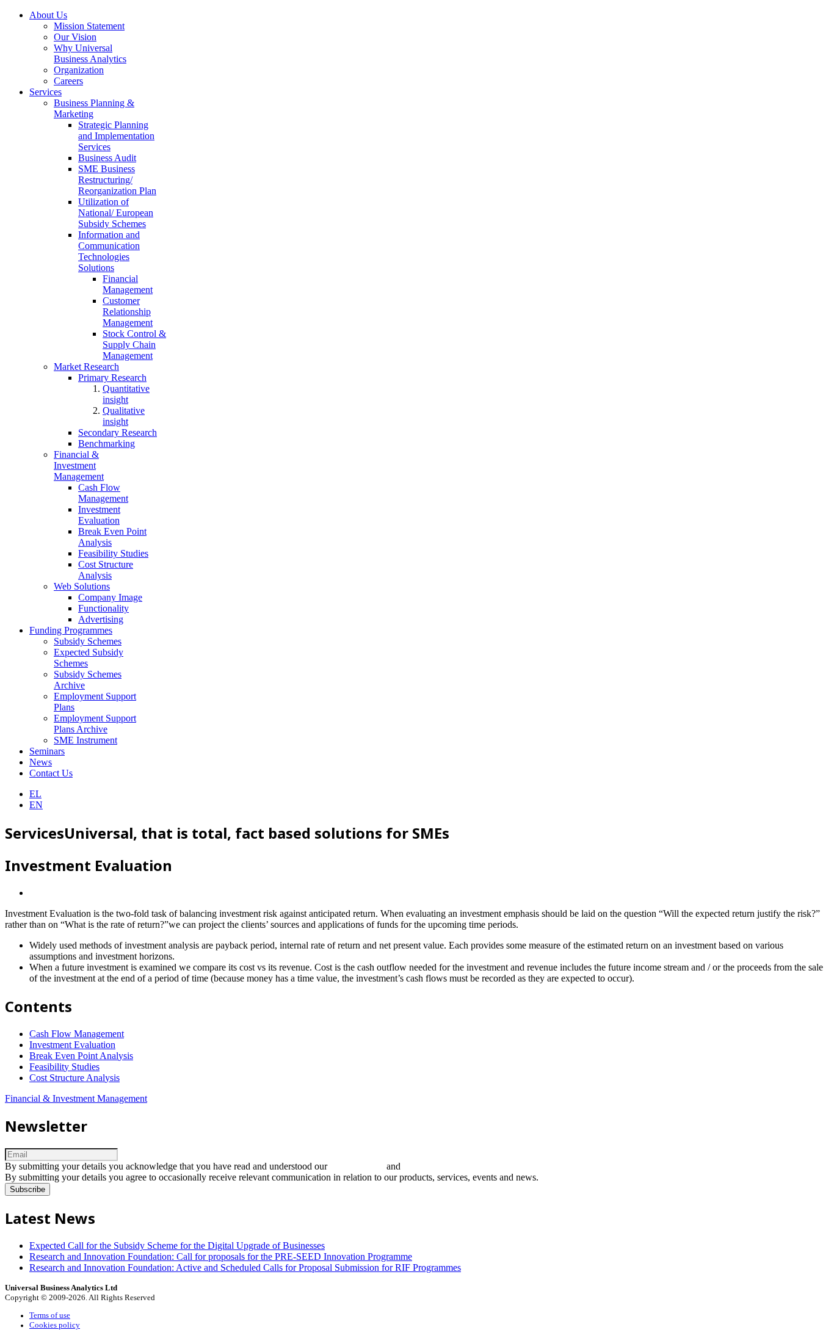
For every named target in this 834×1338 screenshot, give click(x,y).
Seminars (47, 751)
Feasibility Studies (113, 553)
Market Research (86, 366)
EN (36, 805)
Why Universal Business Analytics (90, 53)
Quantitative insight (126, 394)
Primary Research (112, 377)
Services (45, 92)
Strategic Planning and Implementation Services (116, 136)
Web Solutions (82, 586)
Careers (68, 81)
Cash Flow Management (103, 493)
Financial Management (128, 284)
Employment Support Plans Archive (95, 723)
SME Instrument (85, 740)
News (40, 762)
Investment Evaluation (99, 515)
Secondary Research (117, 432)
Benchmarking (106, 443)
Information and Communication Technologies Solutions (109, 251)
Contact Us (51, 773)
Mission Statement (89, 26)
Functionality (103, 608)
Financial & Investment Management (79, 465)
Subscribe (27, 1189)
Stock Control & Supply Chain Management (134, 344)
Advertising (100, 619)
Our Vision (75, 37)
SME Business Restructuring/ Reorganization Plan (117, 180)
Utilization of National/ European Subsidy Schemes (115, 213)
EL (35, 794)
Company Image (110, 597)
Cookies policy (54, 1325)
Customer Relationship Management (128, 311)
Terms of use (49, 1315)
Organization (79, 70)
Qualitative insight (124, 416)
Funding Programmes (70, 630)
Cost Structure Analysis (105, 569)
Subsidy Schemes (87, 641)
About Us (48, 15)
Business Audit (107, 158)
